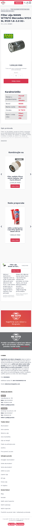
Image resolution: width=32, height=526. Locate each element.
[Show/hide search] (25, 3)
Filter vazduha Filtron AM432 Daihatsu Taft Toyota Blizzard (15, 178)
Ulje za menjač (5, 440)
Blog (2, 493)
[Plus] (20, 75)
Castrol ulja (4, 474)
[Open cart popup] (27, 3)
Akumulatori (4, 425)
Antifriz (3, 448)
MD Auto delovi (5, 9)
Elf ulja (3, 478)
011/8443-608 (8, 402)
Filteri (21, 113)
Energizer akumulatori (7, 459)
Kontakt (3, 497)
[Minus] (11, 75)
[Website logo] (3, 3)
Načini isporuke (5, 508)
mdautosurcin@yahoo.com (12, 384)
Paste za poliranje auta (8, 444)
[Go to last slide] (1, 174)
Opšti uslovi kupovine (7, 501)
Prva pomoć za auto (7, 451)
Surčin (12, 524)
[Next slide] (31, 174)
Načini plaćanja (5, 505)
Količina (16, 72)
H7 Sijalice (4, 485)
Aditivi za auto (5, 471)
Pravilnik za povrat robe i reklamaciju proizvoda (15, 512)
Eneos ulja (4, 482)
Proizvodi (19, 3)
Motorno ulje (5, 433)
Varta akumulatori (6, 467)
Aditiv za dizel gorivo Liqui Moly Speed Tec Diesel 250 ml (15, 229)
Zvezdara (21, 524)
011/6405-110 (7, 415)
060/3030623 (8, 400)
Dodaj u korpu (16, 81)
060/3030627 (8, 413)
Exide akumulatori (6, 463)
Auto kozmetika (5, 437)
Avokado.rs (19, 520)
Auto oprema (5, 429)
